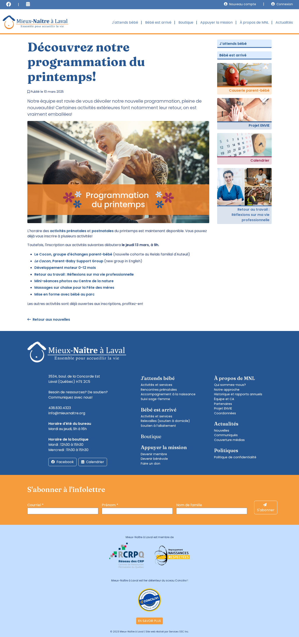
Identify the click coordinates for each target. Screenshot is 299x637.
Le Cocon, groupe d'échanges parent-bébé (73, 254)
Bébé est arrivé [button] (158, 22)
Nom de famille (189, 505)
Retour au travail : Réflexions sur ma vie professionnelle (84, 274)
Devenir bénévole (154, 459)
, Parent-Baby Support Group (68, 261)
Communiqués (226, 435)
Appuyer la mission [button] (216, 22)
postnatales (103, 230)
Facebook (65, 461)
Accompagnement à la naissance (168, 394)
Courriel (35, 505)
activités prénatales (68, 230)
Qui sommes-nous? (230, 385)
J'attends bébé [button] (125, 22)
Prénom (110, 505)
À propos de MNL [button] (254, 22)
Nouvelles (221, 430)
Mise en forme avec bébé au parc (64, 294)
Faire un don (150, 463)
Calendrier (95, 461)
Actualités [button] (284, 22)
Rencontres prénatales (159, 389)
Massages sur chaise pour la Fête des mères (74, 287)
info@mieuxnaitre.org (66, 413)
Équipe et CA (224, 399)
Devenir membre (154, 454)
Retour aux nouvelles (51, 319)
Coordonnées (225, 413)
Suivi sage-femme (155, 399)
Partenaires (223, 404)
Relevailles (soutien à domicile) (165, 421)
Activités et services (156, 385)
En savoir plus (149, 621)
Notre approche (226, 389)
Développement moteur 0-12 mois (65, 267)
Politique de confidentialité (235, 457)
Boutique (185, 22)
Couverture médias (229, 440)
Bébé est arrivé (232, 55)
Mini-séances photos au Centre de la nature (74, 281)
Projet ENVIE (223, 408)
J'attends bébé (233, 43)
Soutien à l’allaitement (158, 426)
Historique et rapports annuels (238, 394)
